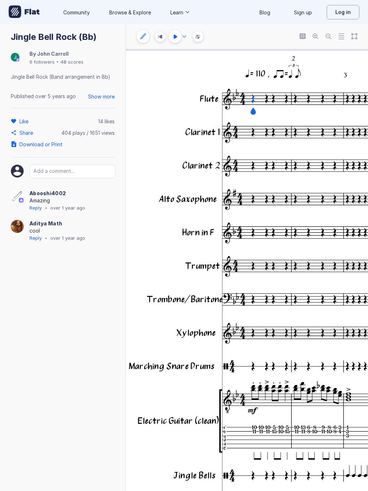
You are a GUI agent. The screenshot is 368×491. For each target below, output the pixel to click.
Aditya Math (45, 223)
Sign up (303, 12)
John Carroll (53, 54)
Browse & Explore (130, 12)
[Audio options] (184, 36)
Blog (264, 12)
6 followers (42, 62)
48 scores (71, 62)
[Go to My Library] (24, 12)
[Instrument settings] (143, 36)
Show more (101, 96)
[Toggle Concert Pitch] (302, 37)
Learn (176, 12)
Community (76, 12)
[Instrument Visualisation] (198, 36)
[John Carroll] (15, 58)
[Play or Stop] (175, 36)
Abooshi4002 (47, 193)
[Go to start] (160, 36)
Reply (35, 208)
